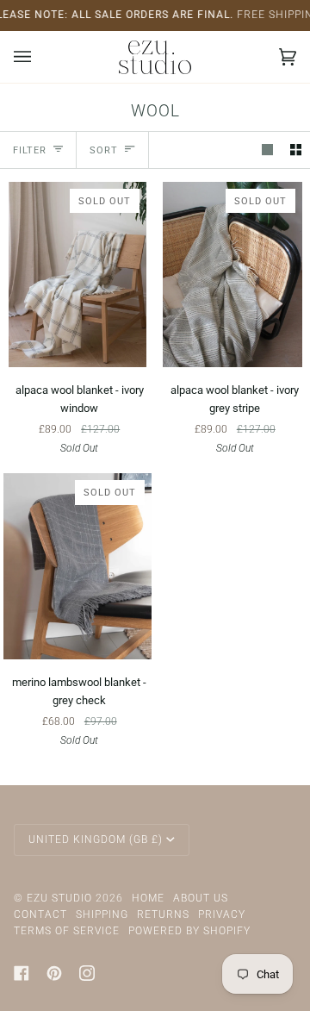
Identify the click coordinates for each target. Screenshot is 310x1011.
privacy (221, 914)
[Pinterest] (54, 973)
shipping (102, 914)
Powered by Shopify (189, 931)
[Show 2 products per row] (296, 149)
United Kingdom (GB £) (95, 839)
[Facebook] (21, 973)
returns (163, 914)
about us (200, 898)
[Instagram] (87, 973)
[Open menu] (39, 57)
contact (40, 914)
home (148, 898)
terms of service (67, 931)
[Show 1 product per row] (267, 149)
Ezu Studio (59, 898)
